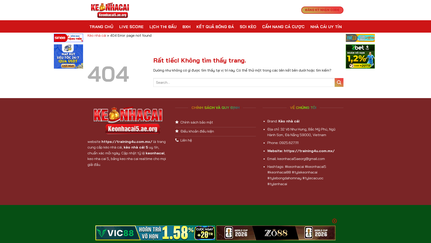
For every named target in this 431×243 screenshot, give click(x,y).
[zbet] (360, 57)
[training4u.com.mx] (110, 10)
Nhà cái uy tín (326, 26)
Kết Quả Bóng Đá (215, 26)
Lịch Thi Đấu (163, 26)
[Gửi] (339, 82)
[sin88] (68, 38)
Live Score (131, 26)
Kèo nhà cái (97, 35)
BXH (187, 26)
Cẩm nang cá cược (283, 26)
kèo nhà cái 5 (136, 147)
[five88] (360, 38)
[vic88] (155, 232)
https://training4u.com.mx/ (126, 141)
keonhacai (155, 153)
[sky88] (68, 57)
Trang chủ (101, 26)
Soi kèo (248, 26)
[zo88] (276, 232)
